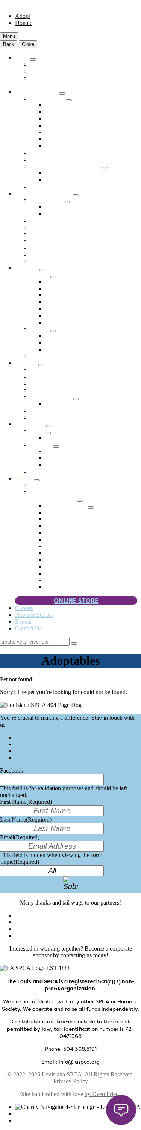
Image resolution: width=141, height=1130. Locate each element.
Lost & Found (47, 200)
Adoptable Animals (53, 64)
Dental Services (63, 132)
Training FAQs (63, 349)
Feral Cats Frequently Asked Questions (91, 173)
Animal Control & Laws (59, 247)
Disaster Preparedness (56, 356)
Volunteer (41, 444)
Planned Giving (63, 553)
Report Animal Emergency (62, 234)
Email (19, 837)
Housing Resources (68, 295)
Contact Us (28, 628)
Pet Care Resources (68, 288)
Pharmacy (42, 186)
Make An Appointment (57, 152)
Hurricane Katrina (51, 397)
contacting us (76, 955)
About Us (26, 363)
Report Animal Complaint (60, 241)
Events (23, 621)
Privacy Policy (70, 1081)
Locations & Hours (53, 376)
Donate (23, 23)
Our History (44, 390)
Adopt (22, 16)
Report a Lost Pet (65, 207)
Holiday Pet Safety (67, 322)
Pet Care (40, 274)
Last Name (26, 819)
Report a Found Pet (68, 213)
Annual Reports (49, 410)
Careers (24, 608)
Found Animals (48, 220)
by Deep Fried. (102, 1094)
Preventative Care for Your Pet (81, 112)
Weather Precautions (69, 315)
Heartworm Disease (68, 308)
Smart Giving (61, 560)
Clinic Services (48, 98)
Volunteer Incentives (69, 580)
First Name (26, 802)
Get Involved (30, 424)
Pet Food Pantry (64, 281)
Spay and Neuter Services (75, 118)
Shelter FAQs (46, 84)
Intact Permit (45, 254)
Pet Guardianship (65, 587)
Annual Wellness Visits (72, 105)
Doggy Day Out (49, 471)
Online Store (76, 600)
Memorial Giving (66, 505)
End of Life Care (65, 146)
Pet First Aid (60, 302)
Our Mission (45, 369)
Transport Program (52, 78)
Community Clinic (37, 91)
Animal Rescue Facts (70, 403)
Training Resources (68, 342)
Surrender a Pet (48, 227)
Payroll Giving (62, 573)
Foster (37, 431)
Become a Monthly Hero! (60, 492)
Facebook (11, 770)
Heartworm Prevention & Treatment (87, 125)
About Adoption (49, 71)
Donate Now (45, 485)
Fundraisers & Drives (70, 546)
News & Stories (34, 615)
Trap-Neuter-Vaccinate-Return (66, 166)
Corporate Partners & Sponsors (82, 539)
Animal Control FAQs (56, 261)
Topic (19, 862)
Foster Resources (65, 437)
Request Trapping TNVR (75, 179)
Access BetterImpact (69, 465)
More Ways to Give (53, 498)
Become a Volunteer (69, 451)
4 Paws (53, 512)
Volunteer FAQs (64, 458)
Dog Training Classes (70, 336)
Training (40, 329)
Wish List (56, 526)
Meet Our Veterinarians (57, 159)
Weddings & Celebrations (75, 519)
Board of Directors (52, 383)
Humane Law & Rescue (44, 193)
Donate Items (61, 532)
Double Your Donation (72, 566)
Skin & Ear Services (69, 139)
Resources (27, 268)
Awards (39, 417)
